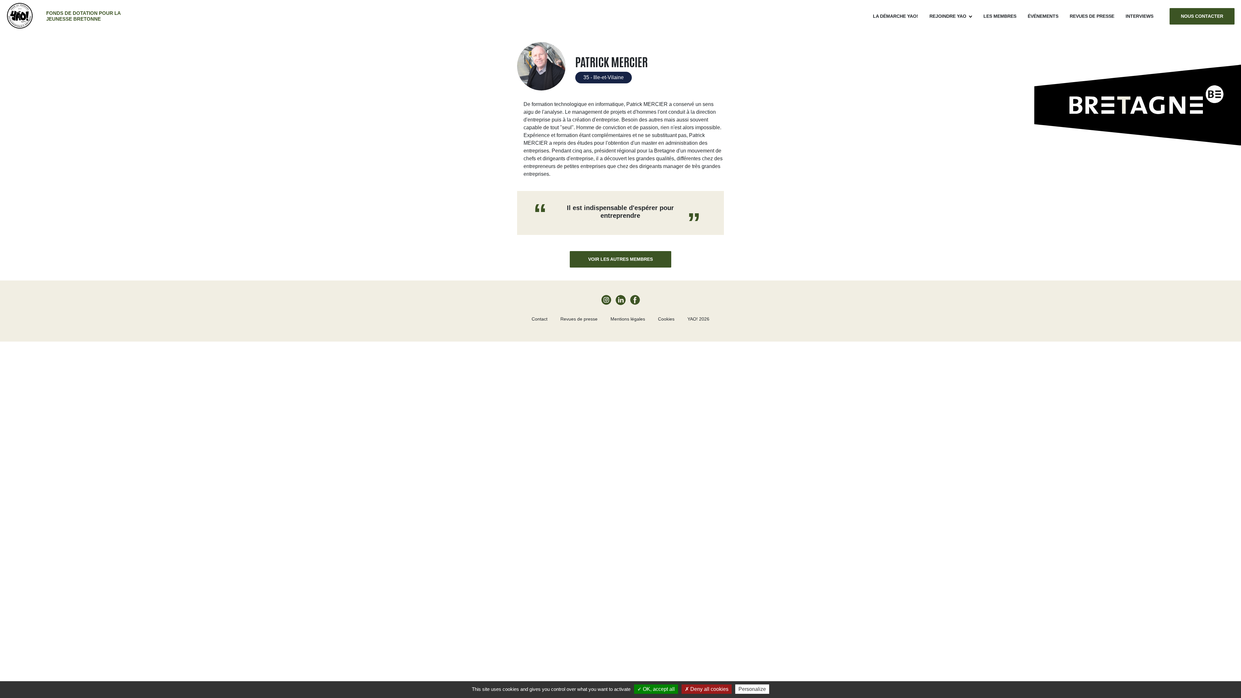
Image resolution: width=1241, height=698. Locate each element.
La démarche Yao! (895, 16)
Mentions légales (627, 319)
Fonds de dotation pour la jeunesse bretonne (83, 16)
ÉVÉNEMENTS (1043, 16)
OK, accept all (658, 689)
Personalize (752, 689)
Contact (539, 319)
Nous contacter (1202, 16)
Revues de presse (1092, 16)
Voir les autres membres (620, 259)
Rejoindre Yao (947, 16)
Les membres (999, 16)
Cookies (666, 319)
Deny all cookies (708, 689)
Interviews (1139, 16)
